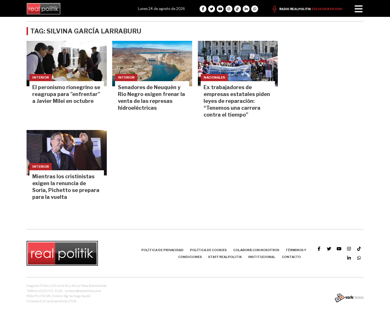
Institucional (261, 257)
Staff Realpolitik (225, 257)
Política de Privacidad (162, 250)
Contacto (291, 257)
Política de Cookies (208, 250)
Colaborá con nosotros (256, 250)
